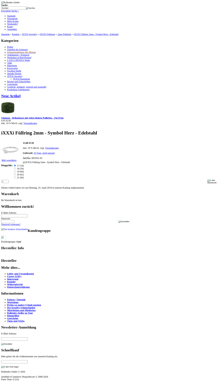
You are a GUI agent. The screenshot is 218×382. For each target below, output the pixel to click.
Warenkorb (12, 18)
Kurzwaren (12, 68)
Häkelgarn (12, 65)
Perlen (10, 47)
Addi (9, 63)
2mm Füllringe (64, 34)
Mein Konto (13, 21)
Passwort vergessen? (10, 224)
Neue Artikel (11, 96)
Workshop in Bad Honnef (19, 57)
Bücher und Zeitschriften (18, 81)
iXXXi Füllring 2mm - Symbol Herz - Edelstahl (96, 34)
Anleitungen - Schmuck (18, 55)
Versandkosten (30, 123)
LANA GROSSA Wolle (18, 60)
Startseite (11, 16)
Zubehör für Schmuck (17, 49)
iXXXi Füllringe (47, 34)
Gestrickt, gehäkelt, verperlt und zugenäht (26, 87)
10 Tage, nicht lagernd (44, 153)
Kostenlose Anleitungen (18, 89)
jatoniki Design (14, 73)
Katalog (15, 34)
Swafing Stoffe (14, 71)
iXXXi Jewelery (29, 34)
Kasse (10, 26)
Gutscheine (12, 84)
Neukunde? (12, 24)
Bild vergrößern (9, 160)
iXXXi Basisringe (21, 79)
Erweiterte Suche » (10, 11)
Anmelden (12, 29)
